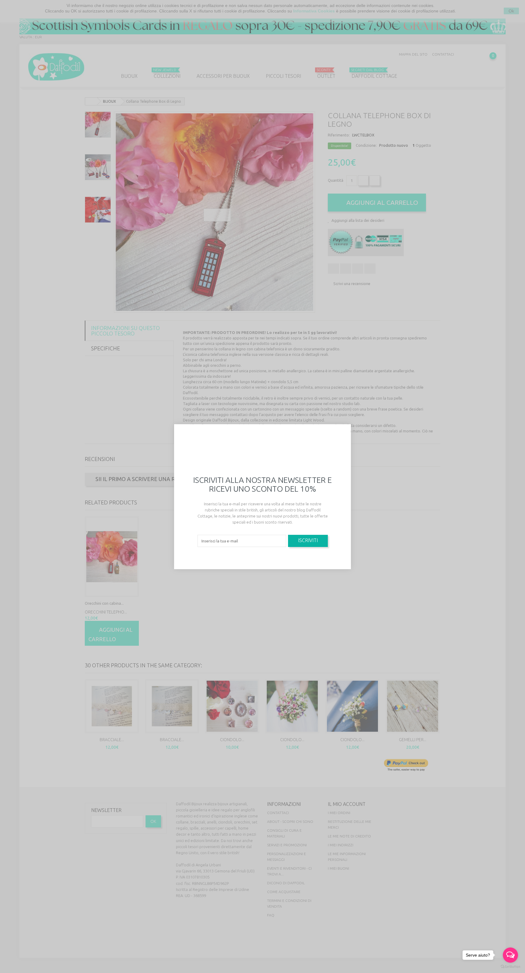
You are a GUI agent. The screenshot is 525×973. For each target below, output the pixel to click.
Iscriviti (308, 540)
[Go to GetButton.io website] (510, 967)
